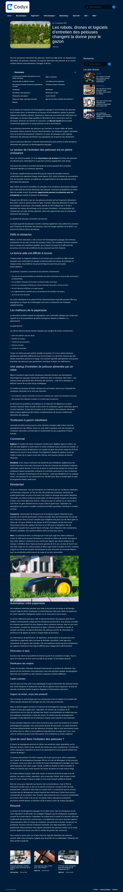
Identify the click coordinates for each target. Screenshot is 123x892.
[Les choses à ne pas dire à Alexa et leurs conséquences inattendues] (89, 78)
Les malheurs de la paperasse (55, 81)
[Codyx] (17, 7)
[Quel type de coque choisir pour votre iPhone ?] (44, 857)
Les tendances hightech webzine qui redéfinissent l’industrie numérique (104, 115)
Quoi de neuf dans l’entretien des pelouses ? (60, 99)
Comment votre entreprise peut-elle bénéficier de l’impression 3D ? (67, 867)
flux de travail (55, 121)
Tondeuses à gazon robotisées (55, 84)
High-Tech (55, 46)
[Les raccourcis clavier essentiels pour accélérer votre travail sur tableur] (89, 90)
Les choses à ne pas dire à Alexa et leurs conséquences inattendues (103, 79)
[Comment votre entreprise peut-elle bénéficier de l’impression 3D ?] (68, 857)
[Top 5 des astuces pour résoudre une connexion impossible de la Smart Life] (89, 102)
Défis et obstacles (51, 77)
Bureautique (100, 86)
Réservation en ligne (52, 92)
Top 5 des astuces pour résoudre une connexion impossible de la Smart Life (104, 103)
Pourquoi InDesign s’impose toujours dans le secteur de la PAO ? (20, 867)
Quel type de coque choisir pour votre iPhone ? (43, 866)
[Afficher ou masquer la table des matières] (50, 72)
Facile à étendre (51, 96)
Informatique (14, 872)
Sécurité (98, 73)
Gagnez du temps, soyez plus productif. (24, 99)
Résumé (14, 102)
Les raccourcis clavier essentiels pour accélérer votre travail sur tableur (103, 91)
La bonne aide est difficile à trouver (23, 81)
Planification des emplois (20, 96)
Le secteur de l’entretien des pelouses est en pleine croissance (26, 77)
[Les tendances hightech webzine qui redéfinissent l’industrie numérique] (89, 114)
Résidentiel (49, 89)
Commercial (16, 89)
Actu (97, 98)
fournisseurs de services (48, 158)
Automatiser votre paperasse (21, 92)
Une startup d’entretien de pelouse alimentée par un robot (27, 85)
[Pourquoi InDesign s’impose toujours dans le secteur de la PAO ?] (20, 857)
